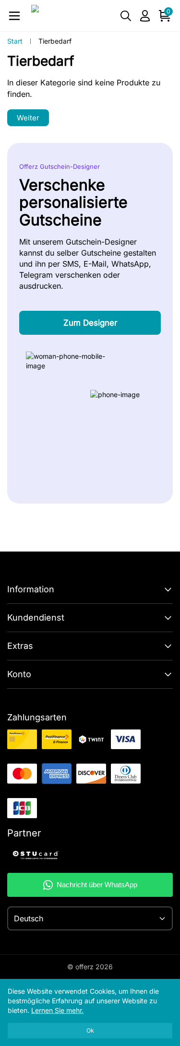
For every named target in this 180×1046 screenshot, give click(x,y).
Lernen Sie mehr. (57, 1010)
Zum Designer (90, 323)
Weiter (28, 117)
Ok (90, 1030)
